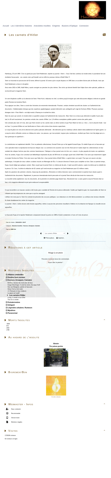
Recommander (15, 413)
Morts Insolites (56, 320)
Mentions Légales (16, 422)
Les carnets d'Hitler (17, 295)
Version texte (15, 418)
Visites (56, 430)
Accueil (15, 448)
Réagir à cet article (55, 253)
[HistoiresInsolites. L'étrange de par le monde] (92, 10)
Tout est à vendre (13, 299)
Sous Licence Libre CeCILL (34, 469)
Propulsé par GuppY (7, 469)
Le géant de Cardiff (14, 293)
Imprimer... (61, 238)
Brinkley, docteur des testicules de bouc (20, 283)
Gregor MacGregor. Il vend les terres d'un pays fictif (24, 285)
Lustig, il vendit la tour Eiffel (16, 297)
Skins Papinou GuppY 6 (8, 471)
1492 (7, 328)
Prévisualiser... (50, 238)
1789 (7, 330)
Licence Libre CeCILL (25, 471)
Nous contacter (16, 409)
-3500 (8, 324)
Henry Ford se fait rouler (15, 289)
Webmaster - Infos (56, 404)
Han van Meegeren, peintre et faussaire (20, 287)
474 (7, 326)
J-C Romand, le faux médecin (17, 291)
